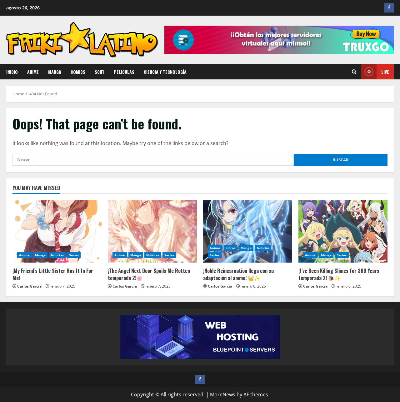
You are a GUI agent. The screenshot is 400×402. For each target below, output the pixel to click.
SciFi (99, 71)
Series (74, 255)
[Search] (354, 72)
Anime (33, 71)
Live (385, 71)
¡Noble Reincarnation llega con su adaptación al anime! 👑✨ (238, 274)
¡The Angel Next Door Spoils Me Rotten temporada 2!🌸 (149, 274)
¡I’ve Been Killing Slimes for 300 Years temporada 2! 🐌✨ (338, 274)
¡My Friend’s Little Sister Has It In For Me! (52, 274)
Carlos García (29, 286)
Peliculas (124, 71)
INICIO (12, 71)
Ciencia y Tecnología (165, 71)
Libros (231, 248)
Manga (54, 71)
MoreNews (222, 394)
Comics (78, 71)
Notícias (57, 255)
